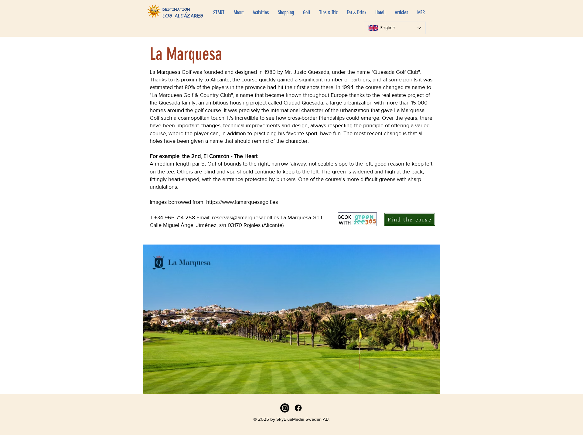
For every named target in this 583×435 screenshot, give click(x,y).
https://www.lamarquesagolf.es (242, 202)
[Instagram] (284, 408)
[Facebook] (298, 408)
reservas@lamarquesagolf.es (245, 217)
